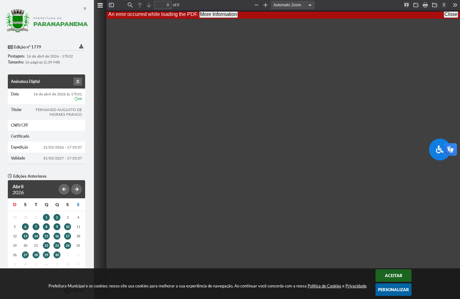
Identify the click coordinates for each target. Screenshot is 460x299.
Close (450, 14)
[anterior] (64, 189)
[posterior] (76, 189)
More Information (218, 14)
